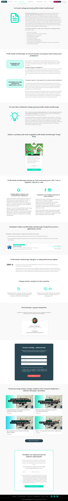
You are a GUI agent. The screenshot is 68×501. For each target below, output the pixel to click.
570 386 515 (35, 331)
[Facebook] (52, 496)
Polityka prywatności (26, 371)
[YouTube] (57, 496)
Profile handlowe (39, 1)
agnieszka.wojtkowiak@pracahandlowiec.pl (34, 332)
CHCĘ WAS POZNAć (33, 486)
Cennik (16, 1)
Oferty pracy (10, 1)
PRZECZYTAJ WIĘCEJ (33, 440)
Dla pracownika (30, 1)
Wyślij (33, 375)
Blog (45, 1)
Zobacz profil (34, 169)
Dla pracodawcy (22, 1)
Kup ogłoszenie (57, 1)
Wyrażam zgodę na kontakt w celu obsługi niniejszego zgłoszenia (33, 367)
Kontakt (50, 1)
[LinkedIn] (54, 496)
